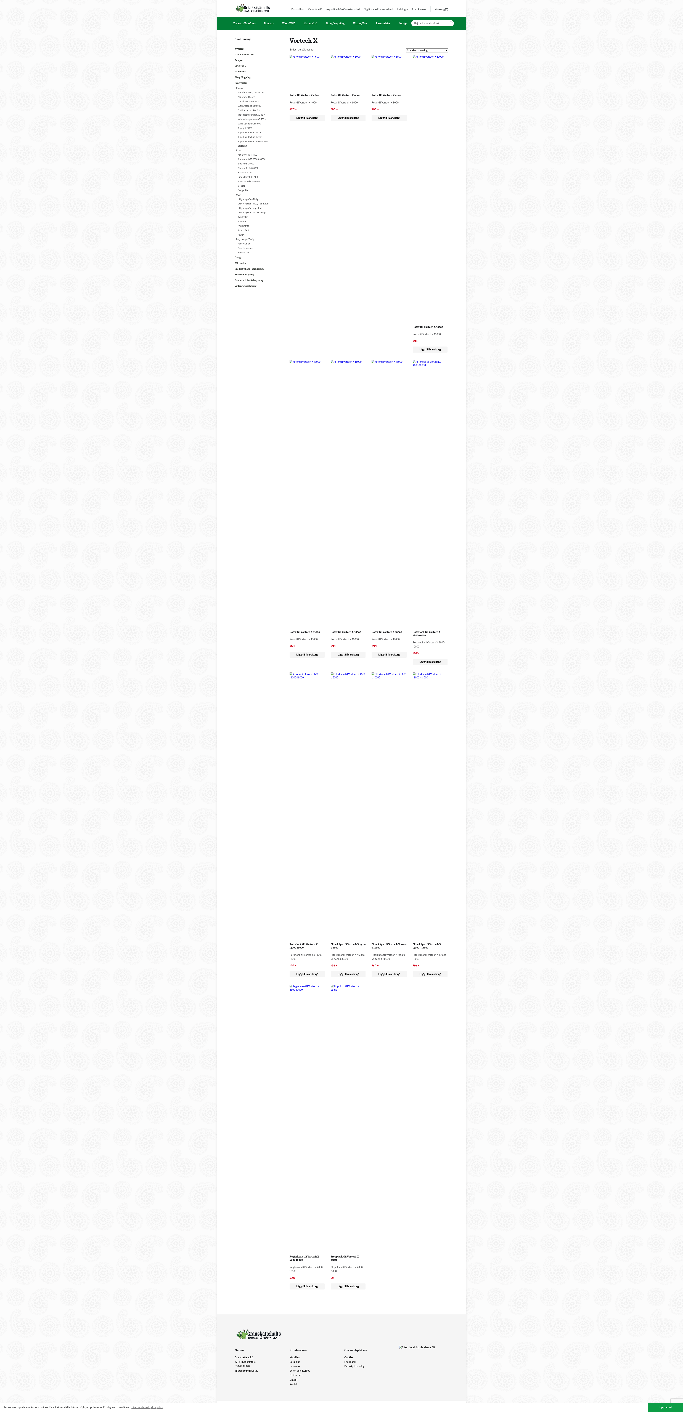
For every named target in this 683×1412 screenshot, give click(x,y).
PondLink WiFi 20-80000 (249, 181)
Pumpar (239, 60)
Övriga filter (243, 190)
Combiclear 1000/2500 (248, 101)
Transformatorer (245, 248)
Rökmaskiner (244, 252)
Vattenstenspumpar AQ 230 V (252, 119)
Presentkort (298, 9)
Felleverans (296, 1375)
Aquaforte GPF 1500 (247, 154)
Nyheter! (239, 48)
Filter (238, 150)
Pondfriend (243, 221)
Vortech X (242, 145)
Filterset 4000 (245, 172)
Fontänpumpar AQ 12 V (249, 110)
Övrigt (238, 257)
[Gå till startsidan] (252, 8)
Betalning (295, 1361)
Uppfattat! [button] (666, 1407)
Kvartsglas (243, 217)
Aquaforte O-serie (246, 96)
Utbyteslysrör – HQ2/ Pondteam (253, 203)
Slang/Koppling (243, 77)
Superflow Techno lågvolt (250, 136)
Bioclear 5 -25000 (246, 163)
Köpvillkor (295, 1357)
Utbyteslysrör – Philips (249, 199)
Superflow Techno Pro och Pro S (253, 141)
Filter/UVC (240, 66)
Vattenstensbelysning (245, 286)
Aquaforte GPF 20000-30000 (252, 159)
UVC (238, 194)
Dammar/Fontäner (244, 54)
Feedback (350, 1361)
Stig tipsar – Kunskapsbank (379, 9)
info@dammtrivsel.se (246, 1370)
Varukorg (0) (441, 9)
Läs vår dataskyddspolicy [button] (147, 1407)
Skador (293, 1379)
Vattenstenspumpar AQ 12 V (251, 114)
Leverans (295, 1366)
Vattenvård (240, 71)
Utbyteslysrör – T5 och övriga (252, 212)
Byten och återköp (300, 1370)
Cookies (348, 1357)
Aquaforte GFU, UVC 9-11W (251, 92)
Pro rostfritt (243, 225)
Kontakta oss (418, 9)
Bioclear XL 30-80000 (248, 168)
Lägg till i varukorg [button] (307, 117)
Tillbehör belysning (244, 274)
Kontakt (294, 1384)
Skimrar (241, 185)
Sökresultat (241, 263)
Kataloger (402, 9)
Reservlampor (244, 243)
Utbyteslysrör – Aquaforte (250, 208)
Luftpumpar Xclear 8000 (249, 105)
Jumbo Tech (243, 230)
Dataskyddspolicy (354, 1366)
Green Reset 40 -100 (248, 177)
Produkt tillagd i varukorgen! (249, 269)
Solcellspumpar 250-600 (249, 123)
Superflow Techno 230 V (249, 132)
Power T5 (242, 234)
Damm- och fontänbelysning (249, 280)
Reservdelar (241, 83)
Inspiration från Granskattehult (343, 9)
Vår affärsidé (315, 9)
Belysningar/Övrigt (245, 239)
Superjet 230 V (245, 128)
